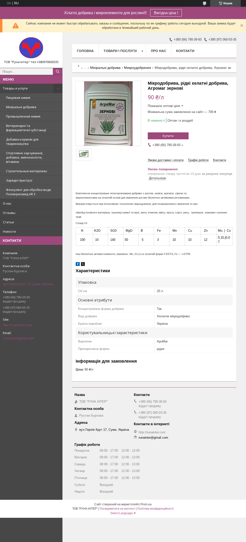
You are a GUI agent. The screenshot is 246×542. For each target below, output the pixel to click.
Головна (85, 51)
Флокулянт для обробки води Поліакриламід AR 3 (28, 192)
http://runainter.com (17, 325)
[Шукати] (57, 71)
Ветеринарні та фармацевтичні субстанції (26, 128)
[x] (83, 265)
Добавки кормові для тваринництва (22, 141)
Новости (9, 231)
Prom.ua (146, 504)
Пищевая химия (18, 97)
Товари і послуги (120, 51)
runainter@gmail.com (18, 338)
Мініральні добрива (21, 107)
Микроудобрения (137, 68)
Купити (168, 136)
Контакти (185, 51)
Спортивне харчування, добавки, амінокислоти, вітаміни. (24, 157)
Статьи (8, 222)
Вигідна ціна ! (166, 13)
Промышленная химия (23, 116)
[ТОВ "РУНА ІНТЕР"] (31, 48)
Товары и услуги (15, 88)
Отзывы (9, 213)
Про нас (158, 51)
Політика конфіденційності (155, 508)
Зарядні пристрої (19, 180)
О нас (7, 203)
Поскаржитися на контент (117, 508)
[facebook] (78, 265)
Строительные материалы (26, 171)
